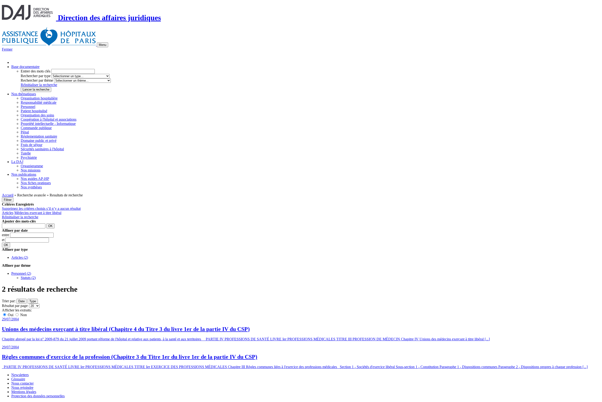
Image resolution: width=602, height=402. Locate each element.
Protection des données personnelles (38, 396)
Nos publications (23, 174)
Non (23, 315)
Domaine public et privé (38, 141)
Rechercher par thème (37, 80)
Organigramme (32, 166)
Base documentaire (25, 67)
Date (21, 301)
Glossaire (18, 379)
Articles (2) (19, 257)
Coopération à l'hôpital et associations (48, 119)
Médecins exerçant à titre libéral (37, 213)
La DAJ (17, 162)
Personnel (28, 107)
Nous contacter (22, 383)
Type (32, 301)
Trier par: (9, 301)
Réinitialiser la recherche (39, 85)
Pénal (25, 132)
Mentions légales (23, 392)
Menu (102, 45)
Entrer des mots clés (35, 71)
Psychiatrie (29, 157)
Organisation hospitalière (39, 98)
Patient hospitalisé (34, 111)
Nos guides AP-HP (35, 179)
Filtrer (8, 200)
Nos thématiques (23, 94)
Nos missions (30, 170)
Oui (10, 315)
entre (6, 235)
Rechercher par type (36, 76)
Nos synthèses (31, 187)
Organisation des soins (37, 115)
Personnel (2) (21, 273)
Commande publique (36, 128)
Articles (7, 213)
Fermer (7, 49)
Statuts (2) (28, 278)
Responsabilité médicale (38, 102)
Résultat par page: (15, 306)
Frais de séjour (31, 145)
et (3, 240)
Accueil (7, 195)
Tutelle (26, 153)
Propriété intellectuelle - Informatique (48, 124)
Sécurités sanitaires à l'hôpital (42, 149)
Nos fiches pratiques (36, 183)
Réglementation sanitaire (39, 136)
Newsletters (20, 375)
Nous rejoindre (22, 388)
